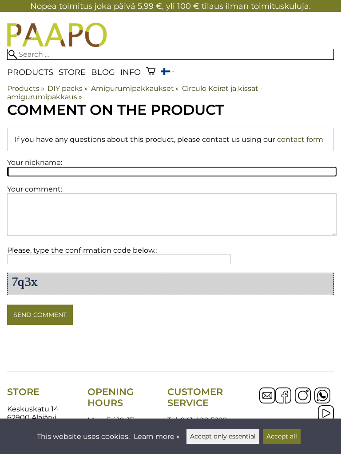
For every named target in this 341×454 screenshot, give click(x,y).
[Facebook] (283, 396)
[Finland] (167, 72)
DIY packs (67, 88)
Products (30, 72)
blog (103, 72)
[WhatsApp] (322, 396)
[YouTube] (326, 414)
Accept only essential (223, 436)
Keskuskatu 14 (33, 409)
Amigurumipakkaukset (135, 88)
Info (130, 72)
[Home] (57, 44)
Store (72, 72)
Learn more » (157, 436)
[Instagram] (303, 396)
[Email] (267, 401)
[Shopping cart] (150, 72)
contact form (300, 139)
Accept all (281, 436)
